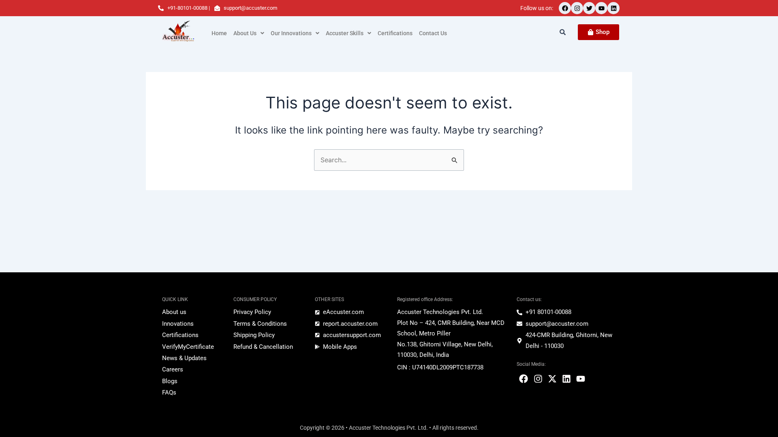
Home (219, 33)
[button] (248, 33)
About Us (244, 33)
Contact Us (433, 33)
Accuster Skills (344, 33)
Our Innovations (291, 33)
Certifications (395, 33)
